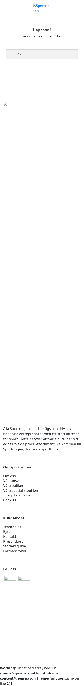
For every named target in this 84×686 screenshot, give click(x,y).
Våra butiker (13, 485)
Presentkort (13, 541)
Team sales (12, 527)
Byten (7, 531)
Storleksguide (14, 546)
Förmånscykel (14, 551)
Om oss (9, 476)
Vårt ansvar (12, 480)
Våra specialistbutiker (21, 490)
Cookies (9, 500)
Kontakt (9, 536)
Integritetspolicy (16, 495)
